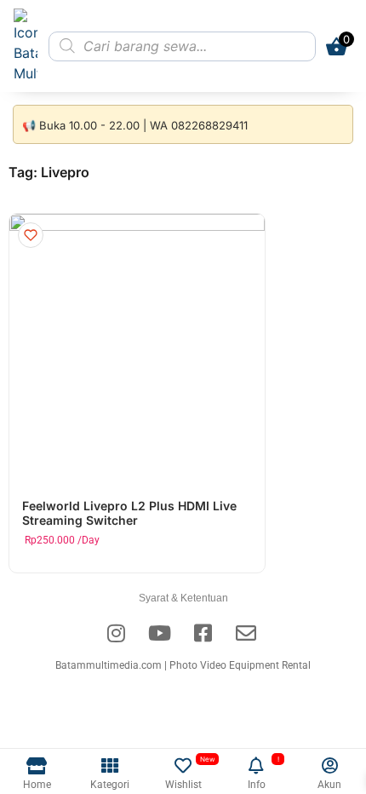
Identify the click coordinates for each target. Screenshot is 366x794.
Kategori (109, 785)
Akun (329, 785)
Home (37, 785)
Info (257, 785)
